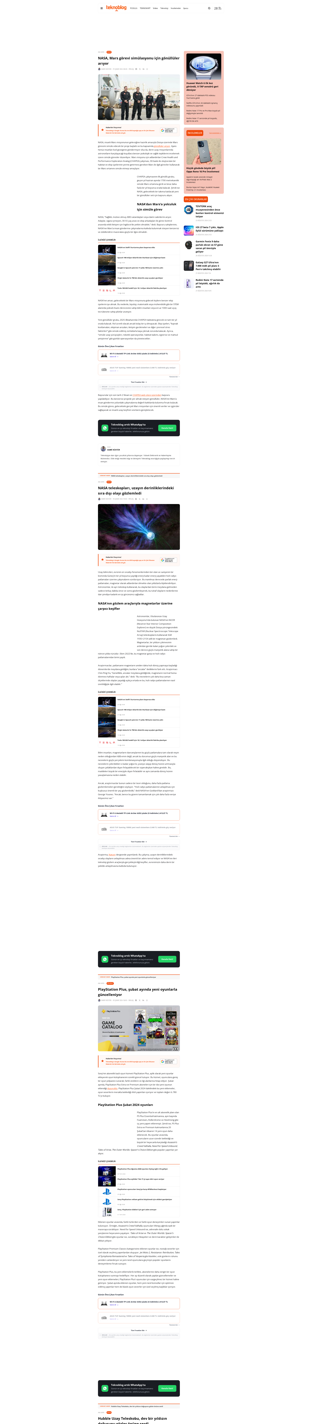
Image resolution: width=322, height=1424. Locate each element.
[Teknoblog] (116, 8)
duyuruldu (112, 1088)
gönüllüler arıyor (161, 146)
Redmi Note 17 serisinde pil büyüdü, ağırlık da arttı (210, 283)
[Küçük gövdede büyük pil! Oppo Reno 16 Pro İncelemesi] (204, 151)
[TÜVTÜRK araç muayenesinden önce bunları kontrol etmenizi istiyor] (189, 210)
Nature (112, 854)
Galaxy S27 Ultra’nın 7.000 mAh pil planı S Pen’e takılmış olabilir (208, 266)
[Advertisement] (139, 889)
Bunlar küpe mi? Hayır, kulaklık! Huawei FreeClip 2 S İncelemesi (202, 188)
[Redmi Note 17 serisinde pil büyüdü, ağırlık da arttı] (189, 283)
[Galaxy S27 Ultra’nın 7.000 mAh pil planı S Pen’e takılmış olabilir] (189, 266)
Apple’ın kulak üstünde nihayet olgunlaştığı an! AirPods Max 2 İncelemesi (199, 179)
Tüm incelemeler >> (215, 133)
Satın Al (113, 357)
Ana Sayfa (101, 52)
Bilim (109, 52)
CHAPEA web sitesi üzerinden (147, 395)
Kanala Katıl (167, 428)
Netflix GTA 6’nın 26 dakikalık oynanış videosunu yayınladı (202, 104)
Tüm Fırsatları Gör (138, 382)
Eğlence (110, 983)
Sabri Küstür (106, 69)
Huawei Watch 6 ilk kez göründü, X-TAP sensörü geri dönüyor (202, 86)
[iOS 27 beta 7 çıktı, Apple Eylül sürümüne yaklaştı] (189, 231)
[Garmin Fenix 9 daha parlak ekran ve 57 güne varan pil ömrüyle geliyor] (189, 245)
